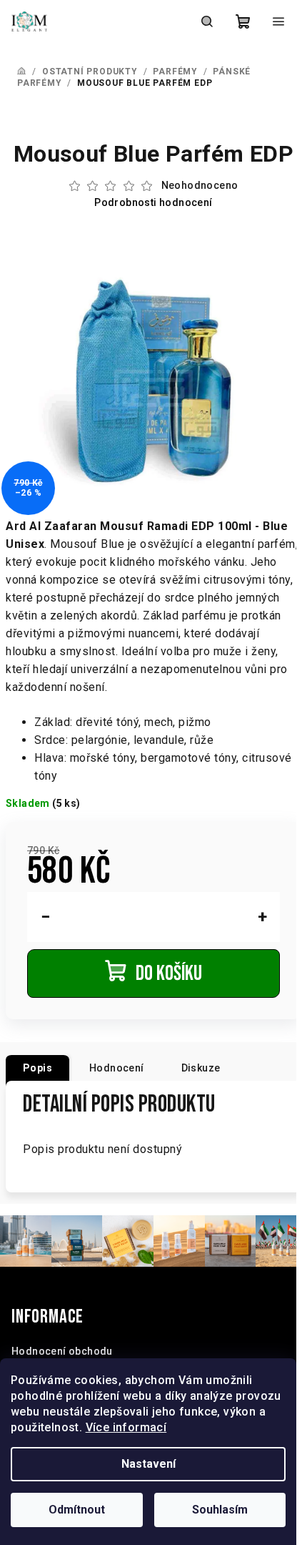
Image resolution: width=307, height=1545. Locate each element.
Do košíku (169, 973)
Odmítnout (77, 1509)
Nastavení (148, 1464)
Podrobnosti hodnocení (153, 202)
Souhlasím (220, 1509)
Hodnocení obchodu (62, 1351)
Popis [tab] (37, 1068)
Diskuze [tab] (201, 1068)
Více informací (126, 1427)
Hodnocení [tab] (116, 1068)
